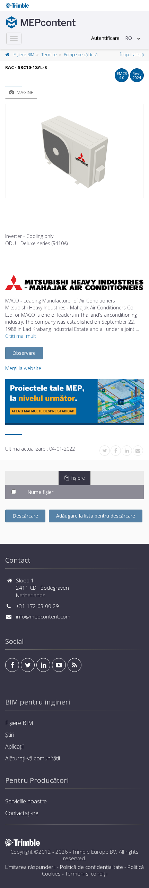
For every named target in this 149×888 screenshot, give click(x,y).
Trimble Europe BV (94, 851)
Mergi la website (23, 368)
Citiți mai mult (20, 336)
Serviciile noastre (26, 801)
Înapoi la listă (132, 55)
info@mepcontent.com (43, 616)
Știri (9, 734)
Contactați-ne (21, 813)
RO (128, 38)
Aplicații (14, 746)
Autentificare (105, 38)
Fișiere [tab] (78, 478)
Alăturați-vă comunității (32, 758)
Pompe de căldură (80, 55)
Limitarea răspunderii (30, 866)
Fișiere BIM (24, 55)
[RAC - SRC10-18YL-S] (74, 151)
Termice (49, 55)
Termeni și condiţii (86, 873)
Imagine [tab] (24, 92)
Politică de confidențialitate (91, 866)
